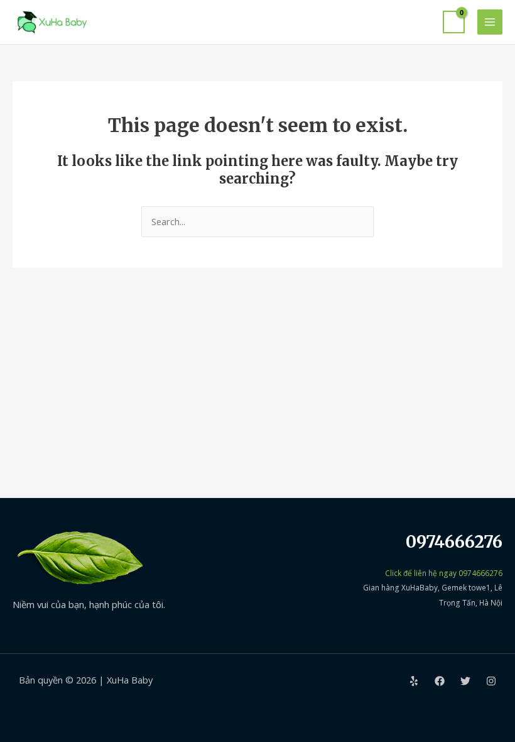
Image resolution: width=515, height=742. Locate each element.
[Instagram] (491, 681)
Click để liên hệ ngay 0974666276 (443, 573)
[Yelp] (414, 681)
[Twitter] (465, 681)
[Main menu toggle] (489, 22)
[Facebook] (440, 681)
